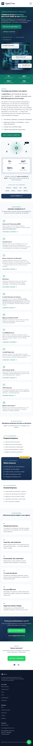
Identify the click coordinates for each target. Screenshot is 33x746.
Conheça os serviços (9, 31)
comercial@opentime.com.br (16, 635)
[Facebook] (14, 664)
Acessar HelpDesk (16, 195)
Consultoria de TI (5, 689)
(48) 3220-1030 (4, 725)
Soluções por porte (5, 710)
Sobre (2, 707)
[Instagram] (18, 664)
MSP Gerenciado (5, 686)
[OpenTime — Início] (8, 3)
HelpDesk (3, 718)
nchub (2, 692)
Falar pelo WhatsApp (18, 630)
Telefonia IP (4, 700)
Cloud (2, 694)
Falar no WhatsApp (17, 658)
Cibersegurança (4, 697)
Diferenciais (4, 712)
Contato (3, 715)
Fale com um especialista (10, 26)
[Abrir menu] (31, 3)
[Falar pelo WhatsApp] (29, 742)
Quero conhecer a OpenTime (11, 135)
